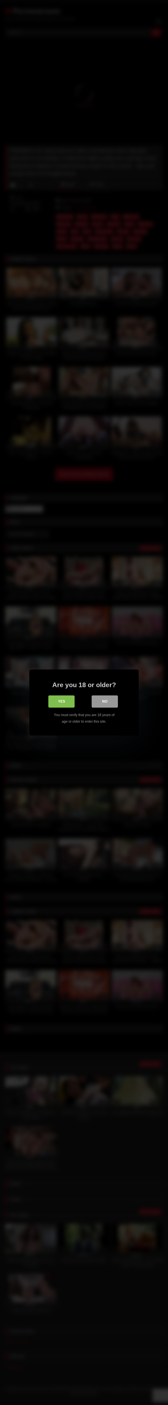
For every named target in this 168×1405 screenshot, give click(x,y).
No (104, 701)
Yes (61, 701)
